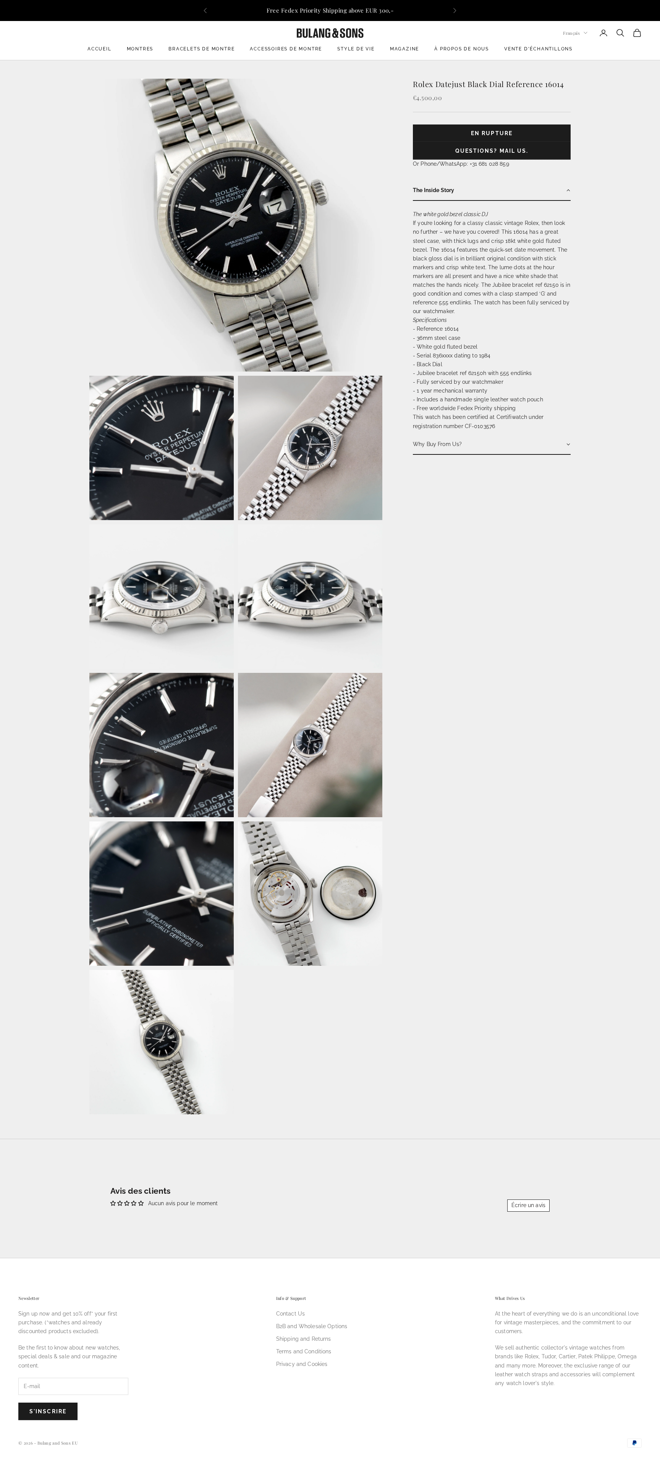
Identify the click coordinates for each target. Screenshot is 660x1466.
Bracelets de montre (201, 49)
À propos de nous (461, 49)
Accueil (99, 49)
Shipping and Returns (303, 1339)
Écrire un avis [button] (528, 1205)
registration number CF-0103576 (454, 426)
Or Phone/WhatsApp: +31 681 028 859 (461, 164)
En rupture (492, 133)
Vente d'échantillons (538, 49)
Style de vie (356, 49)
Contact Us (290, 1314)
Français (571, 33)
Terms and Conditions (304, 1351)
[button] (492, 191)
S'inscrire (47, 1411)
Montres (140, 49)
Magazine (404, 49)
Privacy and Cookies (302, 1364)
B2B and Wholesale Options (312, 1326)
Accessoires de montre (286, 49)
